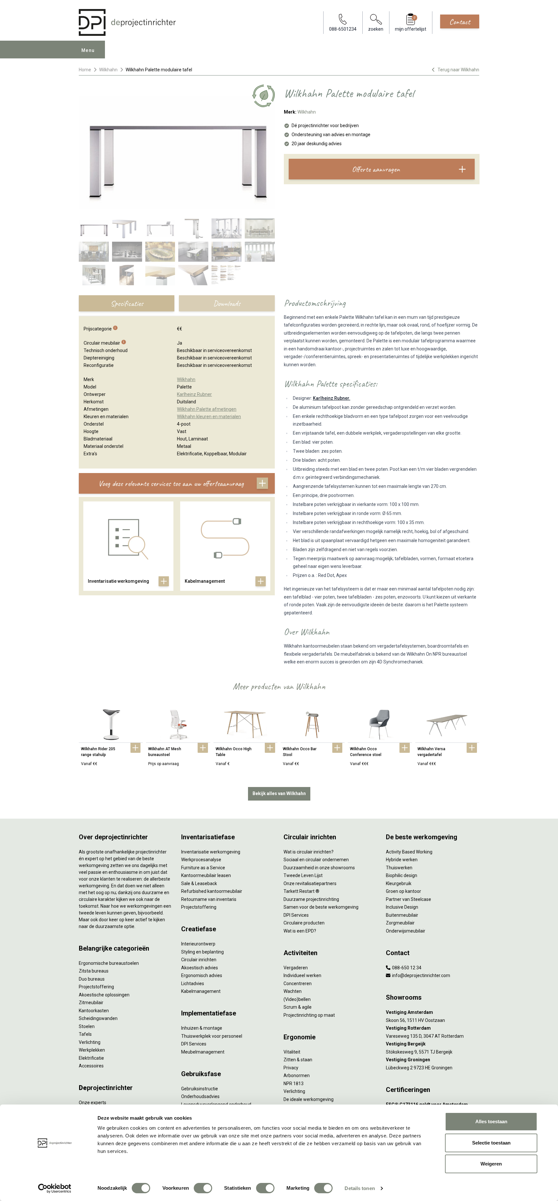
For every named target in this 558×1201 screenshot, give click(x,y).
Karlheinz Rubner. (331, 398)
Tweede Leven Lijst (303, 875)
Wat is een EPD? (300, 931)
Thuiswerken (399, 867)
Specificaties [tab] (126, 303)
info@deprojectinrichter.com (420, 975)
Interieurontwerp (198, 943)
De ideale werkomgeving (309, 1099)
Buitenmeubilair (402, 915)
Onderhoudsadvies (200, 1096)
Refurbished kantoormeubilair (211, 891)
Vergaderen (296, 967)
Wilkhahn (108, 69)
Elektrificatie (91, 1058)
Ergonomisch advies (201, 975)
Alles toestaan (491, 1121)
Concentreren (298, 983)
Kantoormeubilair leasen (206, 875)
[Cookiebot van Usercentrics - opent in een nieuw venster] (54, 1188)
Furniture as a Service (203, 867)
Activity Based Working (409, 851)
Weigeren (491, 1163)
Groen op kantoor (403, 891)
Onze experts (92, 1102)
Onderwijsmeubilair (405, 931)
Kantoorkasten (94, 1010)
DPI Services (193, 1043)
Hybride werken (402, 859)
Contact (459, 21)
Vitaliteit (292, 1052)
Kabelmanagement (201, 991)
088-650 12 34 (406, 967)
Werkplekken (92, 1050)
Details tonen (360, 1188)
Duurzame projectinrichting (311, 899)
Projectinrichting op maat (309, 1015)
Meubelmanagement (202, 1052)
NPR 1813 (294, 1083)
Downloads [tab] (226, 303)
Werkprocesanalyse (201, 859)
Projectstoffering (96, 986)
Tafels (85, 1034)
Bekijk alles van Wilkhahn (279, 793)
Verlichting (89, 1042)
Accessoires (91, 1065)
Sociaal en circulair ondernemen (316, 859)
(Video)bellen (297, 999)
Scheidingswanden (98, 1018)
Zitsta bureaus (93, 971)
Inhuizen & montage (201, 1028)
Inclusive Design (402, 907)
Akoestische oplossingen (104, 994)
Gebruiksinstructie (199, 1088)
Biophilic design (401, 875)
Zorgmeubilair (400, 922)
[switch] (203, 1188)
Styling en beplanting (202, 951)
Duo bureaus (92, 979)
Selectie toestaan (491, 1142)
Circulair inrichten (198, 959)
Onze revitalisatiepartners (310, 883)
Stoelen (87, 1026)
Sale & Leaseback (199, 883)
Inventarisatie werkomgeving (210, 851)
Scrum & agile (298, 1007)
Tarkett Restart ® (301, 891)
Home (85, 69)
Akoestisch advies (199, 967)
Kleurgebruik (398, 883)
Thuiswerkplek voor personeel (211, 1036)
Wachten (293, 991)
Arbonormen (297, 1075)
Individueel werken (302, 975)
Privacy (291, 1067)
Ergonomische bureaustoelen (109, 963)
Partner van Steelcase (408, 899)
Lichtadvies (192, 983)
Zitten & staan (298, 1059)
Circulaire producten (304, 922)
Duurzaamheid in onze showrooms (319, 867)
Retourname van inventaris (208, 899)
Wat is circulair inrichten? (309, 851)
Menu (88, 50)
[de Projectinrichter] (127, 22)
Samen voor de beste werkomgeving (321, 907)
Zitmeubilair (91, 1002)
